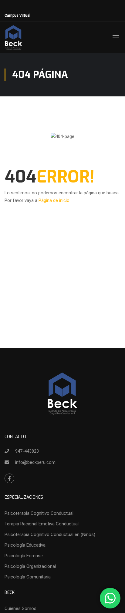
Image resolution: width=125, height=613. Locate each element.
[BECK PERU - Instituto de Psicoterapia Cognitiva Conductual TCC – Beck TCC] (14, 37)
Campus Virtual (17, 15)
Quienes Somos (20, 608)
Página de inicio (54, 200)
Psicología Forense (24, 555)
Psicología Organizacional (30, 566)
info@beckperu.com (35, 462)
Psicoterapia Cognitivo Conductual (39, 513)
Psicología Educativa (25, 545)
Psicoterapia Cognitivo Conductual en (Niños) (50, 534)
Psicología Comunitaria (28, 577)
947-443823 (27, 451)
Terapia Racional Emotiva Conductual (42, 524)
